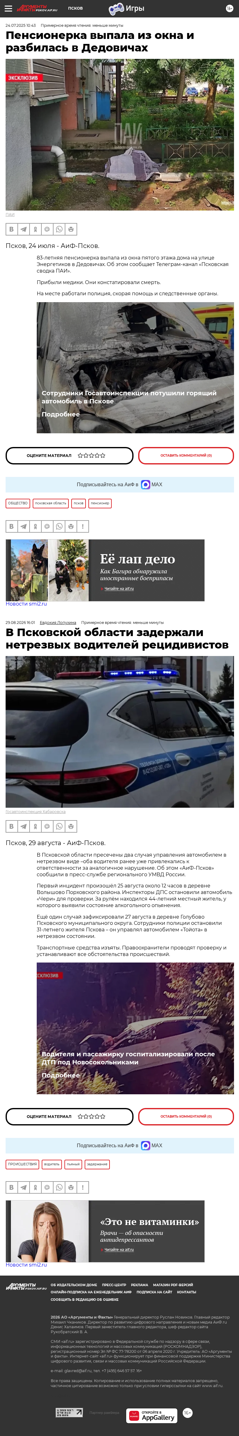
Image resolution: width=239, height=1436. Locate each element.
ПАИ (10, 214)
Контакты (186, 1292)
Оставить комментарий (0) (186, 456)
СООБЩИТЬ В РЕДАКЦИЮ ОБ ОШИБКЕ (85, 1300)
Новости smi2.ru (26, 604)
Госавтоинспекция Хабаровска (36, 811)
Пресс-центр (114, 1285)
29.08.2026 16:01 (20, 622)
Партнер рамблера (104, 1413)
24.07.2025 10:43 (21, 25)
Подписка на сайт (154, 1292)
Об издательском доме (74, 1285)
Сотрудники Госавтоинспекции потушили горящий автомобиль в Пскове (129, 397)
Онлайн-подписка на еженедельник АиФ (91, 1292)
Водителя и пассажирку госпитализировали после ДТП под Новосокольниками (128, 1058)
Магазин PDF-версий (173, 1285)
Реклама (139, 1285)
